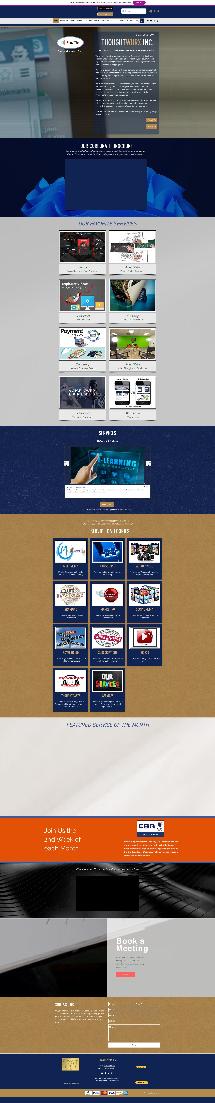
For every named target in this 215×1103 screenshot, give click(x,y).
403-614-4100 (110, 1068)
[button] (64, 21)
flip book (123, 151)
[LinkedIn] (158, 21)
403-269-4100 (109, 1065)
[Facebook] (154, 21)
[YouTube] (147, 21)
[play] (145, 487)
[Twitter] (151, 21)
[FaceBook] (105, 1073)
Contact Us (72, 154)
